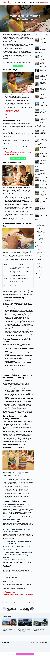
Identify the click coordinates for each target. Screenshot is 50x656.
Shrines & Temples (41, 225)
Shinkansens (39, 253)
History (38, 227)
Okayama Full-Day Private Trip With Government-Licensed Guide (18, 152)
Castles (38, 235)
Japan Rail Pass (40, 250)
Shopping (39, 266)
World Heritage (40, 239)
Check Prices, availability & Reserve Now (18, 158)
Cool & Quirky (39, 267)
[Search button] (47, 35)
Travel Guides (38, 259)
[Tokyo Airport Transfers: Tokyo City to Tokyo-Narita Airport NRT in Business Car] (25, 622)
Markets (38, 229)
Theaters (38, 234)
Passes (38, 264)
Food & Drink (39, 231)
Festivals (38, 236)
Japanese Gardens (41, 232)
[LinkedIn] (30, 602)
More (37, 2)
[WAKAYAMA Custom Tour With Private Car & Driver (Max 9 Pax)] (9, 622)
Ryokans (38, 245)
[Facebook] (6, 602)
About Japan (17, 2)
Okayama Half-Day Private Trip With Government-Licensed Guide (18, 151)
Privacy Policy (40, 277)
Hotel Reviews (40, 243)
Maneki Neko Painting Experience (10, 154)
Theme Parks (39, 269)
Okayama (22, 22)
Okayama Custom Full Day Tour (12, 111)
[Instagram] (5, 642)
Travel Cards (39, 255)
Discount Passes (40, 262)
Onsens (38, 224)
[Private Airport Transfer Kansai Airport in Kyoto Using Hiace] (40, 622)
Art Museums (39, 272)
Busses (38, 258)
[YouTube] (8, 642)
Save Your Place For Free (18, 65)
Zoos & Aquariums (41, 238)
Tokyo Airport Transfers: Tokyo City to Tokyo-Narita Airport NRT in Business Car (25, 629)
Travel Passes (40, 256)
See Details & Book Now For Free (24, 654)
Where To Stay (24, 2)
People (38, 228)
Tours (36, 273)
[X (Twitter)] (14, 602)
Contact (37, 276)
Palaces (38, 263)
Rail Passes (39, 252)
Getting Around (31, 2)
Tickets (38, 260)
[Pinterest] (22, 602)
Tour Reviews (26, 22)
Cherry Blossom (40, 241)
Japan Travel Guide (44, 2)
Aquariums (39, 270)
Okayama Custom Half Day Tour (12, 110)
